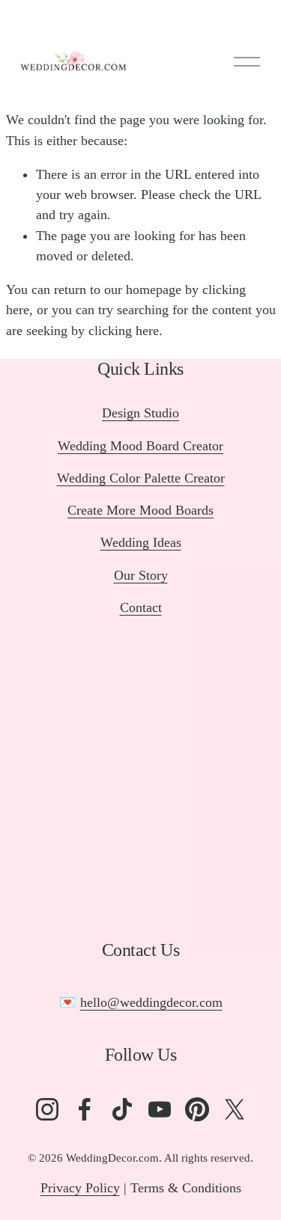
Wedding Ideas (140, 542)
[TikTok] (122, 1109)
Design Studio (140, 412)
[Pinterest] (197, 1109)
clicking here (123, 330)
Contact (141, 607)
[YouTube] (160, 1109)
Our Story (141, 575)
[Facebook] (85, 1109)
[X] (235, 1109)
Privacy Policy (80, 1187)
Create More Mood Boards (140, 510)
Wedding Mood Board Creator (140, 445)
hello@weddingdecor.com (151, 1002)
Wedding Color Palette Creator (141, 477)
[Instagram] (47, 1109)
